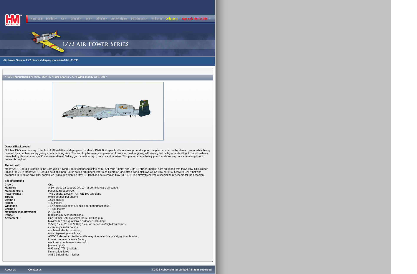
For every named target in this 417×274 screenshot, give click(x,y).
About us (10, 269)
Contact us (35, 269)
